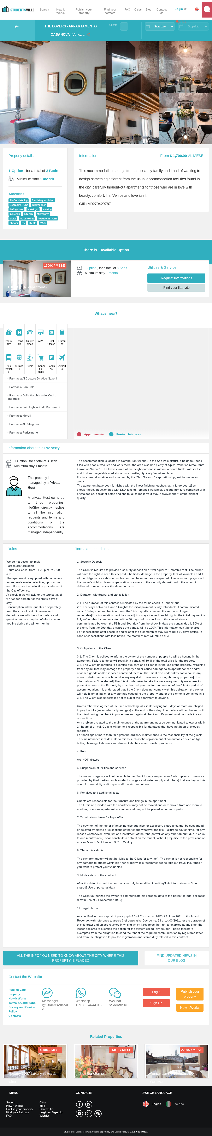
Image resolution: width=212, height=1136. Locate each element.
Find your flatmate (110, 11)
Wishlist (44, 1115)
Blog (149, 9)
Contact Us (162, 11)
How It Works (60, 11)
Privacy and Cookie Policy (116, 1132)
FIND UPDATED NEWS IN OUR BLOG (177, 958)
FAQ (127, 9)
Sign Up (156, 1003)
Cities (138, 9)
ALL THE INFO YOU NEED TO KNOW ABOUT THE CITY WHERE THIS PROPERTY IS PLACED (70, 958)
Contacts (14, 1015)
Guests (113, 25)
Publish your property (84, 11)
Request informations (176, 278)
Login (156, 992)
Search (44, 9)
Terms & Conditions (22, 1002)
